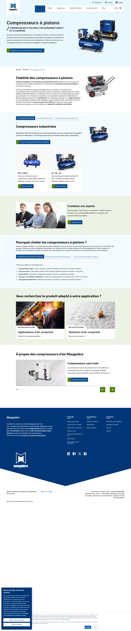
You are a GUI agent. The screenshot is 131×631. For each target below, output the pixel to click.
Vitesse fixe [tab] (21, 389)
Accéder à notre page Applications (29, 336)
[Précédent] (102, 389)
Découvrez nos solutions (76, 336)
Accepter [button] (88, 627)
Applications (61, 8)
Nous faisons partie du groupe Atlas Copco (20, 501)
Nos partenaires (92, 8)
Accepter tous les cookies (16, 620)
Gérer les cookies (47, 491)
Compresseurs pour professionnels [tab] (66, 118)
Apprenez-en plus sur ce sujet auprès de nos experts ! (27, 50)
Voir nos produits (27, 186)
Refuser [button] (95, 627)
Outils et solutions (76, 8)
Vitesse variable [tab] (19, 389)
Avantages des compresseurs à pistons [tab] (30, 256)
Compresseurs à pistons (33, 22)
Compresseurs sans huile (79, 379)
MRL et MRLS (23, 173)
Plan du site (10, 493)
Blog (103, 8)
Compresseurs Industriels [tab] (25, 118)
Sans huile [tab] (17, 389)
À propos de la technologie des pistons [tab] (58, 256)
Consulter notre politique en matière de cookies (15, 614)
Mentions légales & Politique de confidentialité (21, 491)
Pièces (50, 8)
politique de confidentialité (52, 619)
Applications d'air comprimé (35, 332)
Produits (40, 8)
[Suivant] (112, 389)
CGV (108, 491)
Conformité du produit (98, 491)
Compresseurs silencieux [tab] (44, 118)
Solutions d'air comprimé (84, 332)
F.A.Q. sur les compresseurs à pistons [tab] (85, 256)
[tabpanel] (65, 156)
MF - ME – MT (56, 173)
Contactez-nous (76, 222)
